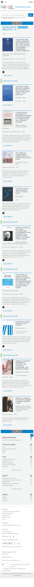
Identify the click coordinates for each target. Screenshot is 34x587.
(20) (16, 489)
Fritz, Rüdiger (19, 162)
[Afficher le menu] (2, 2)
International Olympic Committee (14, 54)
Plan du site (5, 554)
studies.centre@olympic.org (10, 533)
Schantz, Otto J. (20, 328)
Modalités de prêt (7, 557)
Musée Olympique (21, 407)
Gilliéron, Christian (21, 125)
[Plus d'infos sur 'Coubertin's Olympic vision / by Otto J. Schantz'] (7, 327)
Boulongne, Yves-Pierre (22, 372)
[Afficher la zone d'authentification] (6, 2)
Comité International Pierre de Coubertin (23, 409)
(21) (16, 470)
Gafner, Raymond (7, 54)
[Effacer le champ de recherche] (27, 15)
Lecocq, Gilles (6, 243)
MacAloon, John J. (21, 97)
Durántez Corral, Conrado (23, 406)
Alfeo (11, 573)
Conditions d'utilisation (10, 569)
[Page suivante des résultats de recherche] (27, 23)
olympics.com (16, 560)
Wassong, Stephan (21, 242)
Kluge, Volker (19, 196)
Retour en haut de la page (11, 547)
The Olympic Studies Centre (19, 243)
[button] (17, 440)
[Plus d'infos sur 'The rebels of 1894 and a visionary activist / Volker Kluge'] (7, 194)
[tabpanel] (17, 263)
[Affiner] (17, 23)
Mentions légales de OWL (9, 552)
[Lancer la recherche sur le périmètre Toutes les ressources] (30, 15)
